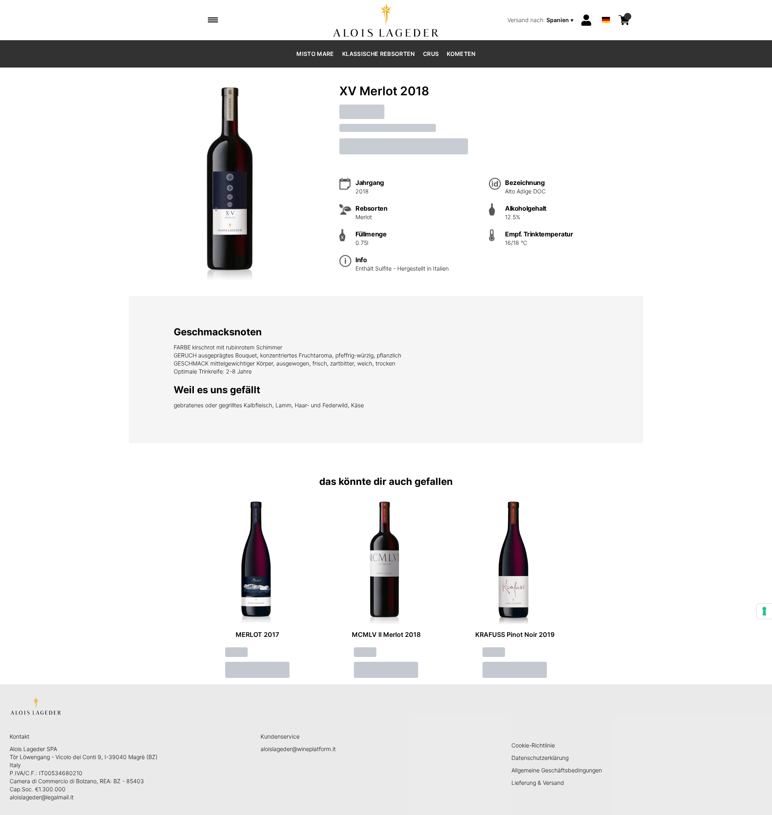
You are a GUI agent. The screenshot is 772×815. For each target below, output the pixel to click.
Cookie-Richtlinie (533, 745)
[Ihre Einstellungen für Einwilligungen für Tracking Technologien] (764, 611)
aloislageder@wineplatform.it (298, 748)
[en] (606, 9)
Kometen (461, 53)
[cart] (624, 20)
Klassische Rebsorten (378, 53)
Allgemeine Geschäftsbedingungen (556, 770)
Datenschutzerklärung (540, 757)
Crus (431, 53)
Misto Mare (315, 53)
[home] (386, 20)
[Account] (586, 20)
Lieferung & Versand (537, 782)
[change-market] (541, 20)
